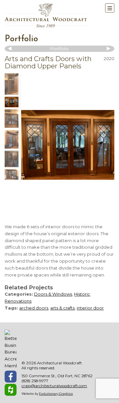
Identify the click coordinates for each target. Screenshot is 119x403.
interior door (90, 308)
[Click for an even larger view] (67, 145)
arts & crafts (62, 308)
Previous (11, 48)
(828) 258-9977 (34, 381)
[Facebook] (11, 377)
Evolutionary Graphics (56, 393)
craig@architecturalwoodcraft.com (54, 386)
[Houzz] (11, 390)
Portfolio (21, 39)
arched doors (33, 308)
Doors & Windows (53, 294)
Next (107, 48)
